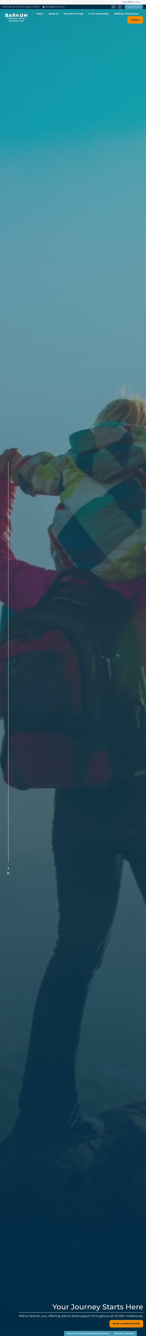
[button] (40, 13)
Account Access (133, 7)
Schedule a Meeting (124, 1333)
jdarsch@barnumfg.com (55, 7)
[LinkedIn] (113, 7)
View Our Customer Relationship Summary (88, 1333)
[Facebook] (119, 7)
